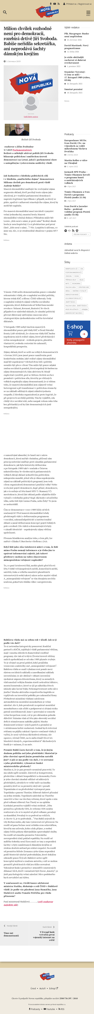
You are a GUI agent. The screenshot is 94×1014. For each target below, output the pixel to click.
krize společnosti (72, 309)
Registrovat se (85, 4)
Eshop (52, 988)
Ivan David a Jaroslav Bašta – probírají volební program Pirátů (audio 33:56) (77, 210)
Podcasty (35, 1009)
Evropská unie (84, 287)
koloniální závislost (73, 298)
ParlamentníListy (22, 149)
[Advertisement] (31, 264)
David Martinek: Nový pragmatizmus (76, 47)
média (67, 291)
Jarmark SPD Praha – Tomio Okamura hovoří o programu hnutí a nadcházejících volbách (77, 177)
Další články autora (31, 117)
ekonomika (76, 283)
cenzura (68, 276)
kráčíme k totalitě (79, 291)
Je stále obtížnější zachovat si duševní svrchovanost (75, 60)
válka (81, 280)
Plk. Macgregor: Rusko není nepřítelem (76, 35)
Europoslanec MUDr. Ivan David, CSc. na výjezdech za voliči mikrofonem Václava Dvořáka (75, 146)
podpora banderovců (73, 272)
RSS (62, 1009)
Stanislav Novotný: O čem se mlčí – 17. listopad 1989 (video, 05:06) (77, 76)
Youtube (50, 1009)
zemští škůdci (70, 302)
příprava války (70, 280)
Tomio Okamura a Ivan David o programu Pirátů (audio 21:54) (77, 194)
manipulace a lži (71, 269)
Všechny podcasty (81, 234)
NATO (67, 283)
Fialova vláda (70, 287)
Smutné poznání (73, 89)
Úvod (33, 988)
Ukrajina (85, 309)
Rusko (77, 276)
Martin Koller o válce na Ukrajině (75, 162)
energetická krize (71, 294)
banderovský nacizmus (73, 313)
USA (81, 269)
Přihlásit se (71, 4)
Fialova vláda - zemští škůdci (76, 306)
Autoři (42, 988)
